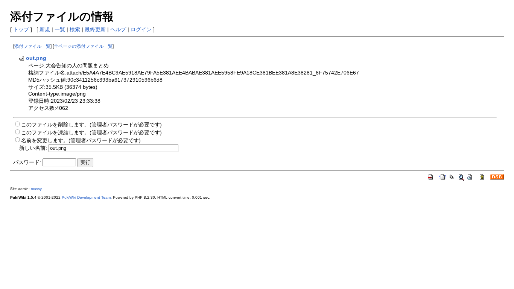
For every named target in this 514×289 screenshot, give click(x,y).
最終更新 (95, 29)
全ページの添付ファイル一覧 (83, 46)
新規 (45, 29)
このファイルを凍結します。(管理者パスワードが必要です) (91, 132)
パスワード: (27, 162)
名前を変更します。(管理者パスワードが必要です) (81, 140)
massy (36, 189)
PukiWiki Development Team (86, 197)
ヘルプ (118, 29)
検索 (75, 29)
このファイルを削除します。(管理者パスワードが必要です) (91, 125)
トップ (21, 29)
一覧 (60, 29)
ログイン (141, 29)
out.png (36, 58)
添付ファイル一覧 (32, 46)
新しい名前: (33, 148)
